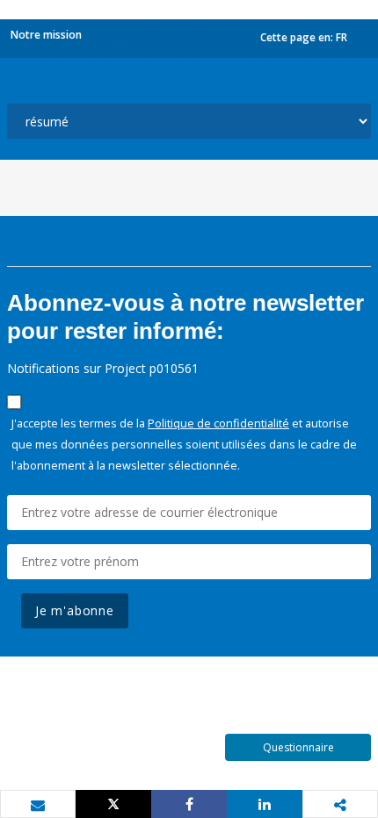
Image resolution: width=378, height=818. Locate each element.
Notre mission (46, 34)
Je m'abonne (74, 610)
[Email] (37, 805)
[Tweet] (113, 804)
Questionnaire (298, 747)
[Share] (189, 804)
